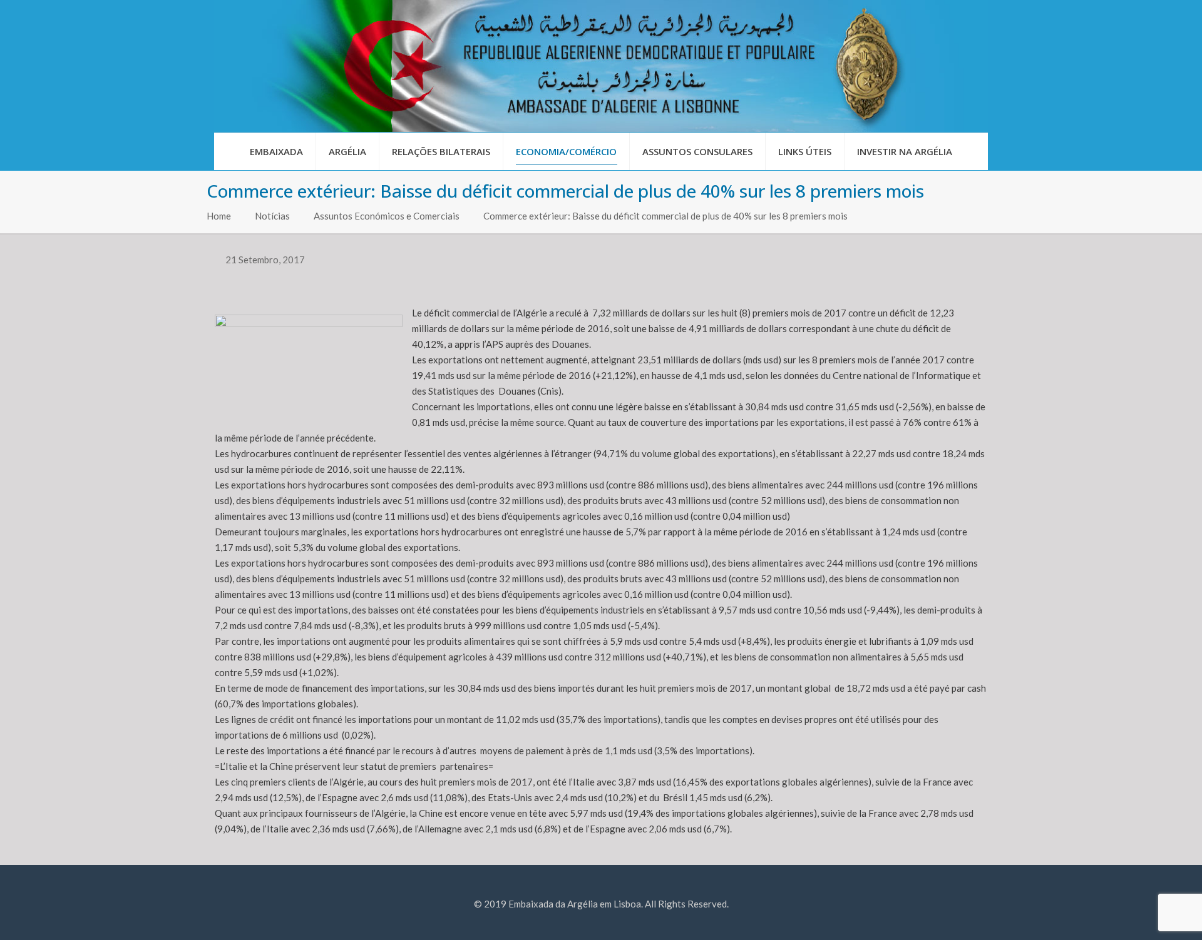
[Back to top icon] (1142, 914)
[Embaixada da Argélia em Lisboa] (601, 66)
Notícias (272, 215)
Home (219, 215)
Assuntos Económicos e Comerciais (387, 215)
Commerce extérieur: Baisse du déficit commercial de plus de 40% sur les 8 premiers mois (665, 215)
